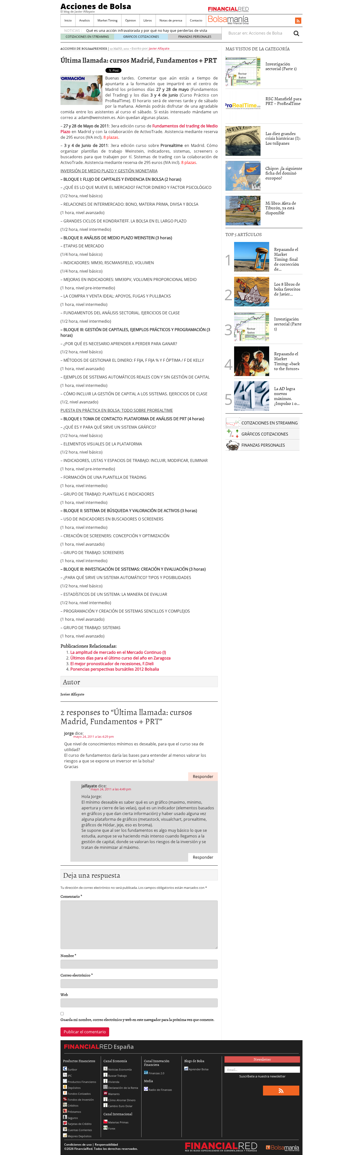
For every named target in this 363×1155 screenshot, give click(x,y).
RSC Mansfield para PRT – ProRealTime (283, 101)
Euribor (72, 1069)
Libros (147, 20)
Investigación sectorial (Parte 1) (281, 66)
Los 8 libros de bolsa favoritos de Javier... (287, 289)
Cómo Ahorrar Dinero (121, 1100)
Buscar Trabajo (117, 1075)
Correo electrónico (76, 975)
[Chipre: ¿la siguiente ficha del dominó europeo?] (243, 176)
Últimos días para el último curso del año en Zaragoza (120, 658)
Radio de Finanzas (160, 1090)
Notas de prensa (171, 20)
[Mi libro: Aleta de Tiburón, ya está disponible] (243, 210)
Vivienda (113, 1082)
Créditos (72, 1105)
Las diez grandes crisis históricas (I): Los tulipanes (283, 138)
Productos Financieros (81, 1082)
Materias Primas (117, 1122)
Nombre (68, 955)
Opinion (130, 20)
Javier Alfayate (159, 48)
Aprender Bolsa (198, 1069)
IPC (69, 1075)
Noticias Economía (119, 1069)
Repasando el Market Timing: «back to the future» (287, 361)
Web (64, 994)
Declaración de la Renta (122, 1088)
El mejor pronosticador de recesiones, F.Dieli (112, 663)
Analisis (84, 20)
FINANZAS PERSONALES (194, 37)
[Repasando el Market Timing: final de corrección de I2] (251, 257)
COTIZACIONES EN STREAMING (87, 37)
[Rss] (298, 21)
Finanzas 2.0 (156, 1073)
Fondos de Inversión (80, 1099)
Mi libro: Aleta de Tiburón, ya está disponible (280, 208)
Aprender (99, 48)
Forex (111, 1128)
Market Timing (108, 20)
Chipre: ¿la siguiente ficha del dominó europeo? (283, 173)
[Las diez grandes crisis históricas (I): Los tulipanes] (243, 141)
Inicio (68, 20)
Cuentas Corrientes (79, 1130)
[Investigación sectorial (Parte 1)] (243, 71)
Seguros (72, 1118)
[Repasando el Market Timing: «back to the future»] (251, 361)
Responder (203, 776)
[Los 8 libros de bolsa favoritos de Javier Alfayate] (251, 291)
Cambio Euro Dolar (119, 1106)
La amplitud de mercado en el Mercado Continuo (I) (118, 652)
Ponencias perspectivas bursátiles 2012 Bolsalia (114, 669)
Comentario (71, 896)
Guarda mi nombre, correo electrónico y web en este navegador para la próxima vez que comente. (137, 1019)
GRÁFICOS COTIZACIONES (141, 37)
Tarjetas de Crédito (79, 1124)
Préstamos (74, 1112)
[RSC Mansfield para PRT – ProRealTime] (243, 106)
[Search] (296, 33)
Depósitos (74, 1088)
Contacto (196, 20)
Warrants (113, 1094)
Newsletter (262, 1059)
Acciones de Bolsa (95, 6)
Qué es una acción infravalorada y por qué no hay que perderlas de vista (146, 30)
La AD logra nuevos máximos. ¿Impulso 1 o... (287, 395)
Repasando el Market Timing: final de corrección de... (286, 259)
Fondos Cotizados (79, 1093)
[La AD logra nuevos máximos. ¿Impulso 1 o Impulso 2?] (251, 396)
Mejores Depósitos (79, 1136)
